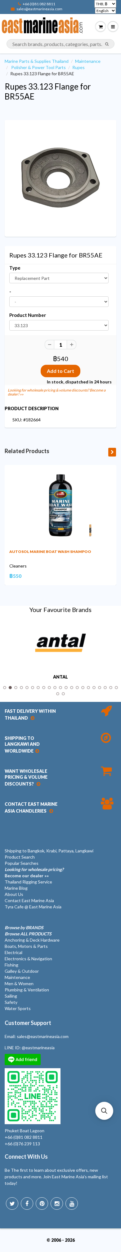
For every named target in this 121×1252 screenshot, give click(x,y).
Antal (60, 677)
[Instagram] (57, 1203)
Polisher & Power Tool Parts (38, 67)
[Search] (107, 44)
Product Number (27, 315)
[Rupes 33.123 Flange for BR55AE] (60, 177)
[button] (104, 1111)
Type (14, 268)
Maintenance (88, 61)
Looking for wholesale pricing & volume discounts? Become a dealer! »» (56, 392)
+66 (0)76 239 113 (22, 1143)
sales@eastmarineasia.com (39, 9)
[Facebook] (27, 1203)
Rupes (78, 67)
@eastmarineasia (38, 1047)
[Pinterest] (42, 1203)
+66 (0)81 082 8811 (39, 4)
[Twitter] (12, 1203)
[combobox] (60, 44)
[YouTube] (71, 1203)
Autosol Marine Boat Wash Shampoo (50, 551)
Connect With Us (26, 1156)
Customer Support (28, 1022)
